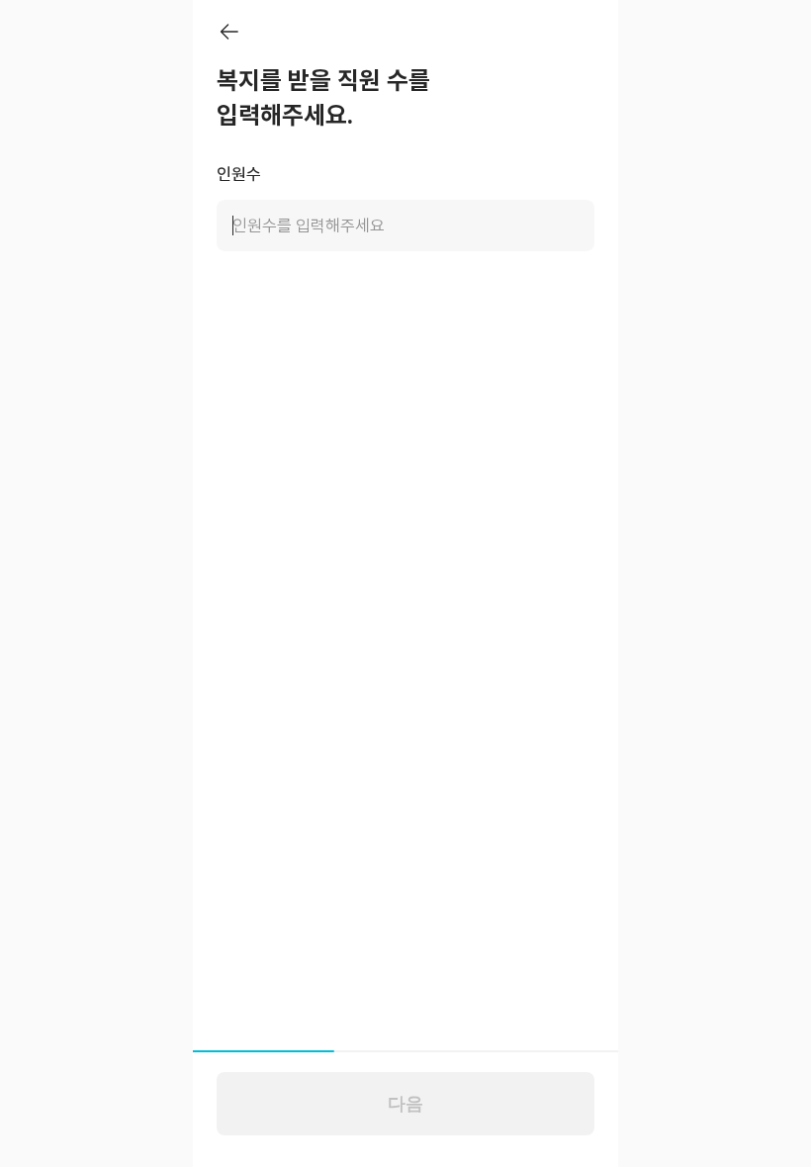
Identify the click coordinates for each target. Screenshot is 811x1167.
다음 (405, 1104)
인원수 (239, 174)
